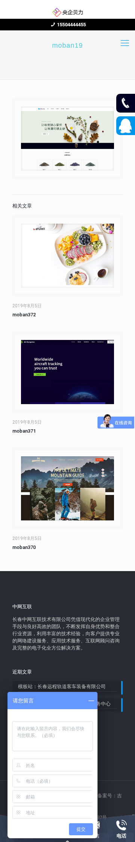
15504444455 (71, 24)
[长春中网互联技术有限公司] (67, 12)
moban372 (24, 314)
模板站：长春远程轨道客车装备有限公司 (62, 686)
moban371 (24, 431)
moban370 (24, 547)
